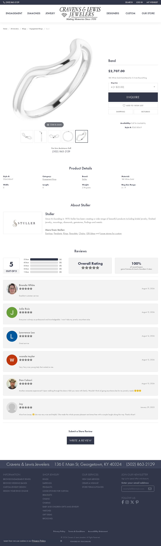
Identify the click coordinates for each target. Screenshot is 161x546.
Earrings (49, 233)
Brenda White (27, 285)
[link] (11, 2)
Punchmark (86, 541)
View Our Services (90, 479)
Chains (82, 233)
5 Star (26, 259)
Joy (21, 404)
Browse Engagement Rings (17, 479)
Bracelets (73, 233)
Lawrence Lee (27, 332)
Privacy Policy (59, 531)
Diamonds (33, 13)
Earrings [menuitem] (47, 483)
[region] (54, 81)
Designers (113, 13)
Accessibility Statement (98, 531)
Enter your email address (135, 482)
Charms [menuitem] (46, 502)
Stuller (84, 179)
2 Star (26, 269)
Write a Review (80, 440)
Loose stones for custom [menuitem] (55, 491)
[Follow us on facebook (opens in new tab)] (123, 502)
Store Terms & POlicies (93, 487)
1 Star (26, 272)
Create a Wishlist (90, 483)
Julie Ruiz (24, 308)
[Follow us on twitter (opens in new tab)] (132, 502)
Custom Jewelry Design (14, 487)
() (60, 259)
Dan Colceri (25, 380)
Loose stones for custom (111, 233)
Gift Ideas (90, 233)
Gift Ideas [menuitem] (47, 514)
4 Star (26, 262)
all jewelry (15, 29)
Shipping (120, 111)
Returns (146, 111)
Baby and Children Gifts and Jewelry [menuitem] (61, 506)
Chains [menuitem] (46, 498)
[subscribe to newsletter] (150, 489)
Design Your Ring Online (15, 491)
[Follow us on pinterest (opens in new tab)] (137, 502)
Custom (130, 13)
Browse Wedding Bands (15, 483)
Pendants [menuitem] (47, 487)
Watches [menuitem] (47, 510)
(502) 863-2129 (61, 151)
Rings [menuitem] (45, 479)
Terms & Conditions (76, 531)
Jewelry (50, 13)
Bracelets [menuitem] (47, 495)
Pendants (58, 233)
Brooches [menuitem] (48, 518)
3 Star (26, 265)
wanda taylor (27, 356)
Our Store (148, 13)
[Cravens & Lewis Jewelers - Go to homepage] (80, 13)
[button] (129, 2)
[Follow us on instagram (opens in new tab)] (127, 502)
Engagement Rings (36, 29)
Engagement (14, 13)
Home (5, 29)
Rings (24, 29)
